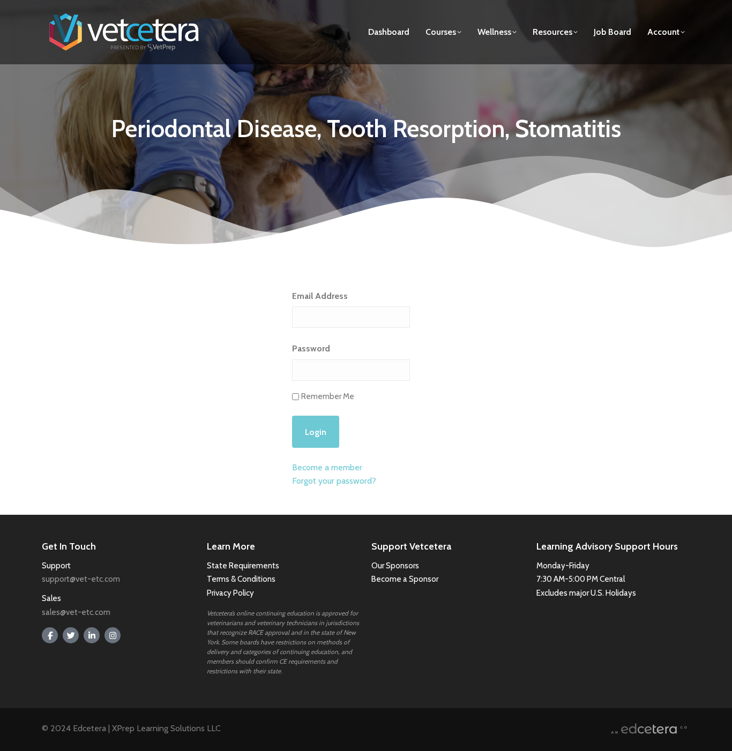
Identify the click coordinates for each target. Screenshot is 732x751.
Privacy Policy (230, 593)
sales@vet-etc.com (76, 612)
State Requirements (243, 565)
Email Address (320, 296)
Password (311, 348)
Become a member (327, 467)
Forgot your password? (334, 481)
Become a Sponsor (404, 579)
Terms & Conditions (242, 579)
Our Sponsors (395, 565)
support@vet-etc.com (81, 579)
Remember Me (327, 396)
